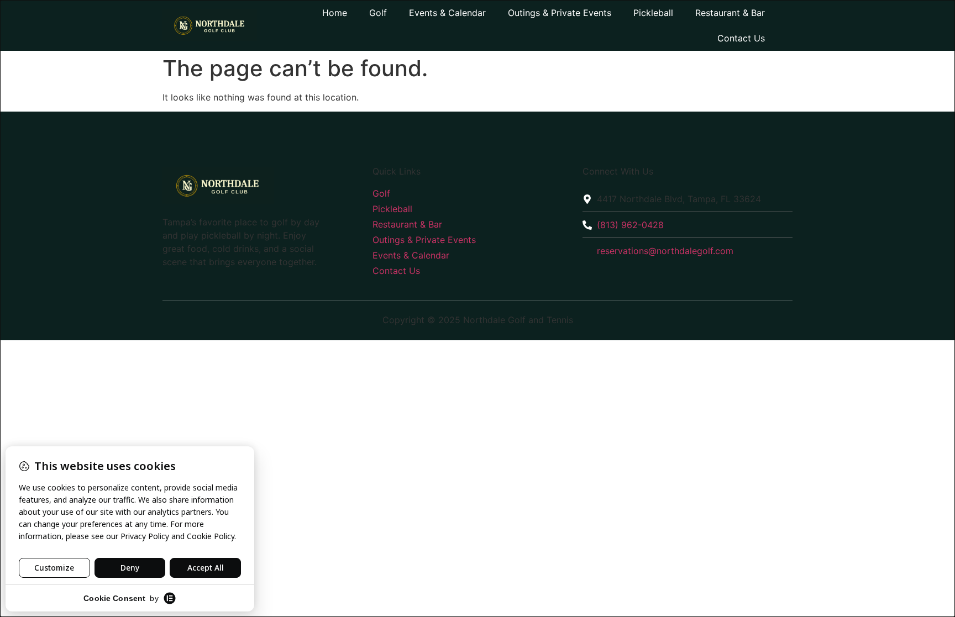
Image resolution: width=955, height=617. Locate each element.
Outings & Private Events (559, 12)
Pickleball (653, 12)
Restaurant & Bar (730, 12)
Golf (378, 12)
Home (334, 12)
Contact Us (741, 38)
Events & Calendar (447, 12)
